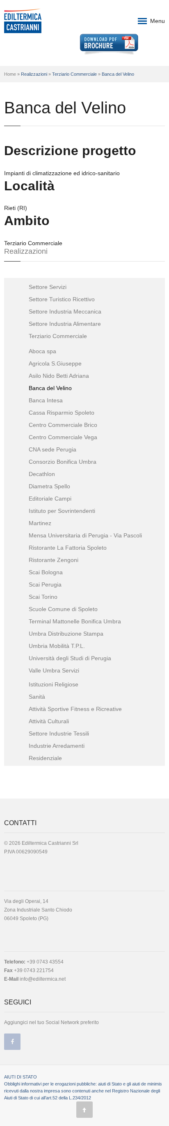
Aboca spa (42, 351)
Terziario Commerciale (74, 74)
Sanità (37, 696)
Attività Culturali (49, 721)
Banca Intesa (46, 400)
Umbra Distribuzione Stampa (66, 633)
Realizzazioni (34, 74)
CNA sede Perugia (52, 449)
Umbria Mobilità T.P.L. (57, 646)
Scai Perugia (45, 584)
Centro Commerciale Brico (63, 425)
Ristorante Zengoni (53, 560)
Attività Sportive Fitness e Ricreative (75, 709)
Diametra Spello (49, 486)
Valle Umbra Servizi (54, 670)
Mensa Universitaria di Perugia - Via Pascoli (85, 535)
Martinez (40, 523)
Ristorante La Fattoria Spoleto (68, 547)
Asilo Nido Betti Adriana (59, 375)
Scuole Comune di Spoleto (63, 609)
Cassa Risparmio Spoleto (61, 412)
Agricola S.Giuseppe (55, 363)
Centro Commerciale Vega (63, 437)
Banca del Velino (118, 74)
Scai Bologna (46, 572)
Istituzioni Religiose (53, 684)
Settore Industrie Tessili (59, 733)
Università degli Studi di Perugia (70, 658)
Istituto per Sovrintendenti (62, 511)
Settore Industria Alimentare (65, 323)
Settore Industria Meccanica (65, 311)
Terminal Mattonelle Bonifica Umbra (75, 621)
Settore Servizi (47, 287)
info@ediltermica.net (43, 979)
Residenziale (45, 758)
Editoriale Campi (50, 498)
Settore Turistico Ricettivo (62, 299)
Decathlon (42, 474)
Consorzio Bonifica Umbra (62, 461)
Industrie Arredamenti (56, 745)
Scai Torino (43, 596)
